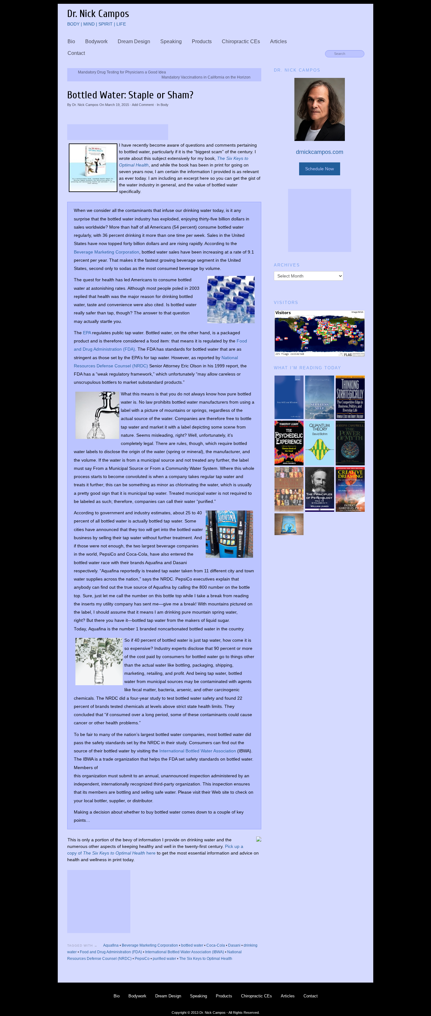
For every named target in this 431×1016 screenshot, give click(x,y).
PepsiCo (142, 958)
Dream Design (134, 41)
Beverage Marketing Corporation (106, 252)
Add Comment (143, 105)
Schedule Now (319, 168)
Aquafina (111, 945)
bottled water (192, 945)
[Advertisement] (117, 132)
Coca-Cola (215, 945)
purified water (164, 958)
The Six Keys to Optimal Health (205, 958)
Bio (71, 41)
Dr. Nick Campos (85, 105)
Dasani (234, 945)
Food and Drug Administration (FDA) (111, 952)
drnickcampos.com (319, 152)
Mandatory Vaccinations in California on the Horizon (206, 77)
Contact (76, 53)
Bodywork (96, 41)
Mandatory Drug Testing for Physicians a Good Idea (122, 72)
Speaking (171, 41)
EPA (87, 332)
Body (164, 105)
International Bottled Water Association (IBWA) (184, 952)
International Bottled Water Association (197, 751)
